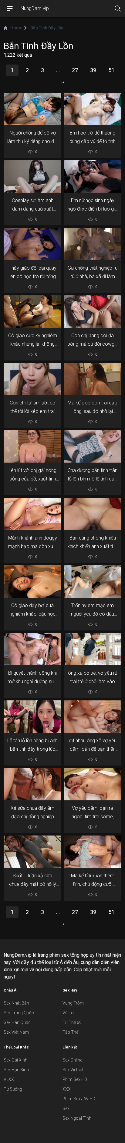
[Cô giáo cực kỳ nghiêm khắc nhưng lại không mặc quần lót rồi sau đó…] (32, 311)
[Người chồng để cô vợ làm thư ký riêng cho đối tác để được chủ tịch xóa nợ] (32, 109)
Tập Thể (70, 1032)
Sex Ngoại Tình (76, 1118)
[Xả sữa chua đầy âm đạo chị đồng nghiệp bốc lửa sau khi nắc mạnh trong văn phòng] (32, 784)
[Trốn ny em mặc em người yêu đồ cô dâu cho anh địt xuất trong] (92, 581)
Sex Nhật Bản (16, 1003)
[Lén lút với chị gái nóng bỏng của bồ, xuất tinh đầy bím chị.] (32, 446)
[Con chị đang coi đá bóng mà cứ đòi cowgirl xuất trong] (92, 311)
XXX (66, 1089)
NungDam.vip (35, 8)
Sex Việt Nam (16, 1032)
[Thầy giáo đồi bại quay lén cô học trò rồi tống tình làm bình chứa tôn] (32, 244)
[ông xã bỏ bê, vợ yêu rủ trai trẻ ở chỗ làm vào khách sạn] (92, 649)
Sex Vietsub (73, 1069)
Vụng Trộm (73, 1003)
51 (111, 70)
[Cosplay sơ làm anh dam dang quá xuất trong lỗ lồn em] (32, 176)
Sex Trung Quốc (19, 1012)
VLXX (9, 1079)
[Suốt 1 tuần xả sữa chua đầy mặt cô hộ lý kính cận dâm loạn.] (32, 851)
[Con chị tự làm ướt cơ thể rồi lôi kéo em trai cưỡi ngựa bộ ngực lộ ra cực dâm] (32, 379)
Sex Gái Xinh (15, 1060)
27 (75, 70)
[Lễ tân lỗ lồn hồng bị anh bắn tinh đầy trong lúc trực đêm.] (32, 716)
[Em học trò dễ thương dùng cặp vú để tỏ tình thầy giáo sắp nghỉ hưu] (92, 109)
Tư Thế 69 (72, 1022)
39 (93, 70)
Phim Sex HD (74, 1079)
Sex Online (72, 1060)
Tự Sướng (13, 1089)
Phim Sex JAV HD (78, 1098)
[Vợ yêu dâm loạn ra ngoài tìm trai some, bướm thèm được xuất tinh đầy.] (92, 784)
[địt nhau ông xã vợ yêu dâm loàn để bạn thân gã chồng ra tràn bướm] (92, 716)
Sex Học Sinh (16, 1069)
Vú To (68, 1012)
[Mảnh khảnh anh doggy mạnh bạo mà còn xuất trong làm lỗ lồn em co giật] (32, 514)
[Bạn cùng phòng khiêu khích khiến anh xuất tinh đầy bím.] (92, 514)
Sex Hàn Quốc (17, 1022)
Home (16, 27)
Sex (65, 1108)
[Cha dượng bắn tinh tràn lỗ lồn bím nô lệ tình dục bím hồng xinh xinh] (92, 446)
